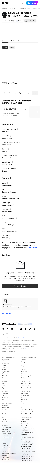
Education (5, 445)
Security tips (24, 430)
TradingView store (26, 410)
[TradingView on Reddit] (34, 329)
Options (4, 410)
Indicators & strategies (9, 453)
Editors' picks (6, 448)
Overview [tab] (5, 41)
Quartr (27, 348)
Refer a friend (6, 431)
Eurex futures (25, 386)
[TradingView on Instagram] (16, 329)
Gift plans (24, 366)
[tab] (5, 47)
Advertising (24, 454)
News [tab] (19, 41)
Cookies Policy (25, 426)
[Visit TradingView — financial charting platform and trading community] (9, 83)
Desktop (4, 422)
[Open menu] (3, 3)
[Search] (23, 3)
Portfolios (5, 405)
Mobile (4, 419)
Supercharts (5, 360)
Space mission (25, 395)
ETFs (3, 367)
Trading (4, 443)
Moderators (5, 438)
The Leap (24, 378)
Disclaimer (24, 422)
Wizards (4, 455)
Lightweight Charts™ (27, 444)
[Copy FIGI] (16, 231)
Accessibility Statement (28, 428)
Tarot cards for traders (28, 412)
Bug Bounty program (27, 432)
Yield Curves (5, 407)
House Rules (5, 436)
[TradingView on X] (3, 329)
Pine (3, 378)
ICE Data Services (23, 338)
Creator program (7, 434)
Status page (24, 434)
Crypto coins (6, 372)
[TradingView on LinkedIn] (21, 329)
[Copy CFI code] (9, 238)
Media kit (23, 404)
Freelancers (5, 457)
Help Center (24, 400)
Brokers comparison (27, 376)
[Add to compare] (24, 108)
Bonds (4, 369)
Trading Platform (26, 448)
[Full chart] (36, 47)
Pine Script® (5, 414)
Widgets (23, 440)
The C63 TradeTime (27, 414)
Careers (23, 402)
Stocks (4, 365)
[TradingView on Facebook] (7, 329)
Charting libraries (26, 442)
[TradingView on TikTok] (30, 329)
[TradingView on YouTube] (12, 329)
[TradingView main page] (7, 3)
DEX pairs (5, 376)
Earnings (4, 395)
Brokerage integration (27, 456)
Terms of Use (25, 419)
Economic (5, 393)
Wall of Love (5, 429)
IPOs (3, 400)
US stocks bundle (26, 388)
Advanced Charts (26, 446)
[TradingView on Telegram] (25, 329)
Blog (22, 398)
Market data (24, 364)
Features (23, 360)
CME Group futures (26, 383)
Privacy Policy (25, 424)
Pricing (23, 362)
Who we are (24, 393)
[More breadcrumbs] (10, 8)
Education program (26, 460)
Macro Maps (5, 412)
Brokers (23, 374)
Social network (6, 427)
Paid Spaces (5, 460)
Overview (24, 372)
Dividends (5, 398)
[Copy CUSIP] (13, 225)
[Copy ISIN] (16, 218)
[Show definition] (17, 129)
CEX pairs (5, 374)
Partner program (26, 458)
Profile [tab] (13, 41)
